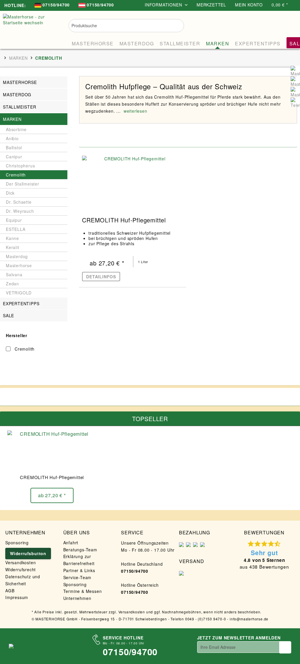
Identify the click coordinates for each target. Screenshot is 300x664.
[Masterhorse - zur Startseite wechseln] (30, 28)
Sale (8, 315)
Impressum (16, 597)
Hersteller (16, 335)
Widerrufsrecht (20, 569)
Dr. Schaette (19, 202)
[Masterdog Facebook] (295, 81)
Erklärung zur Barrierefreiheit (79, 559)
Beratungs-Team (80, 550)
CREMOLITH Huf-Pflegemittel (124, 220)
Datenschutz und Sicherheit (22, 580)
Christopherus (20, 166)
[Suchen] (175, 25)
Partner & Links (79, 570)
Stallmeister (19, 107)
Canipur (14, 156)
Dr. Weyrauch (20, 211)
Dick (10, 193)
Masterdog (17, 94)
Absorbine (16, 129)
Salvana (14, 274)
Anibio (12, 138)
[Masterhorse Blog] (295, 91)
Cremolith (16, 175)
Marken (12, 119)
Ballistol (14, 147)
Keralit (12, 247)
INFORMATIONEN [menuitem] (164, 5)
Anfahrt (71, 542)
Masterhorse (20, 82)
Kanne (12, 238)
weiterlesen (135, 111)
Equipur (14, 220)
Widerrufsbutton (28, 553)
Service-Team (77, 577)
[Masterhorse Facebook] (295, 70)
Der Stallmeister (22, 184)
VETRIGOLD (19, 293)
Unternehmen (77, 598)
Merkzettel (211, 5)
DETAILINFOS (101, 276)
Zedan (12, 283)
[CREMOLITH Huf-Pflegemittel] (132, 182)
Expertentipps (21, 303)
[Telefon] (295, 102)
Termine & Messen (82, 591)
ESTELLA (15, 229)
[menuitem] (52, 5)
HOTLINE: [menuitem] (15, 5)
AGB (9, 590)
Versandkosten (20, 562)
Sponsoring (17, 542)
